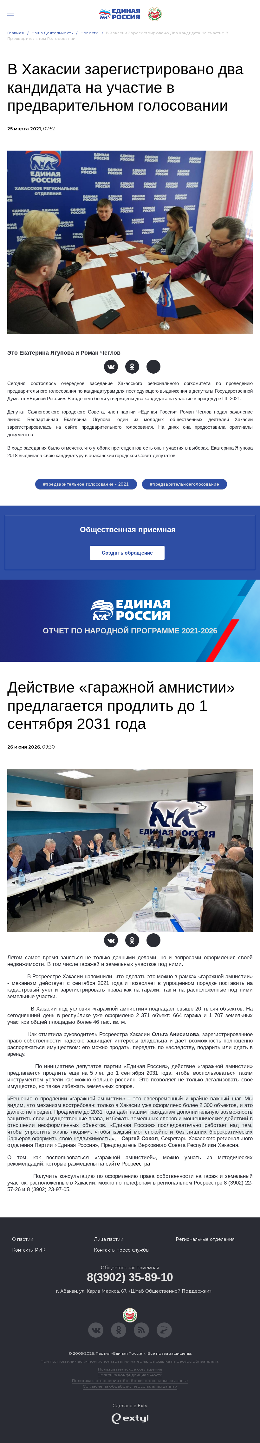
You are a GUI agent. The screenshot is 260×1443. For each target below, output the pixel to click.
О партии (22, 1239)
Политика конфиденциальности (130, 1374)
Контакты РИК (28, 1250)
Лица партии (108, 1239)
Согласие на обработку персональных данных (130, 1386)
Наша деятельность (52, 32)
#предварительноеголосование (184, 484)
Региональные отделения (205, 1239)
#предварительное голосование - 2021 (86, 484)
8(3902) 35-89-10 (130, 1277)
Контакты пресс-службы (121, 1250)
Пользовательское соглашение (130, 1369)
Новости (90, 32)
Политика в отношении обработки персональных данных (130, 1380)
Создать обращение (127, 553)
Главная (15, 32)
